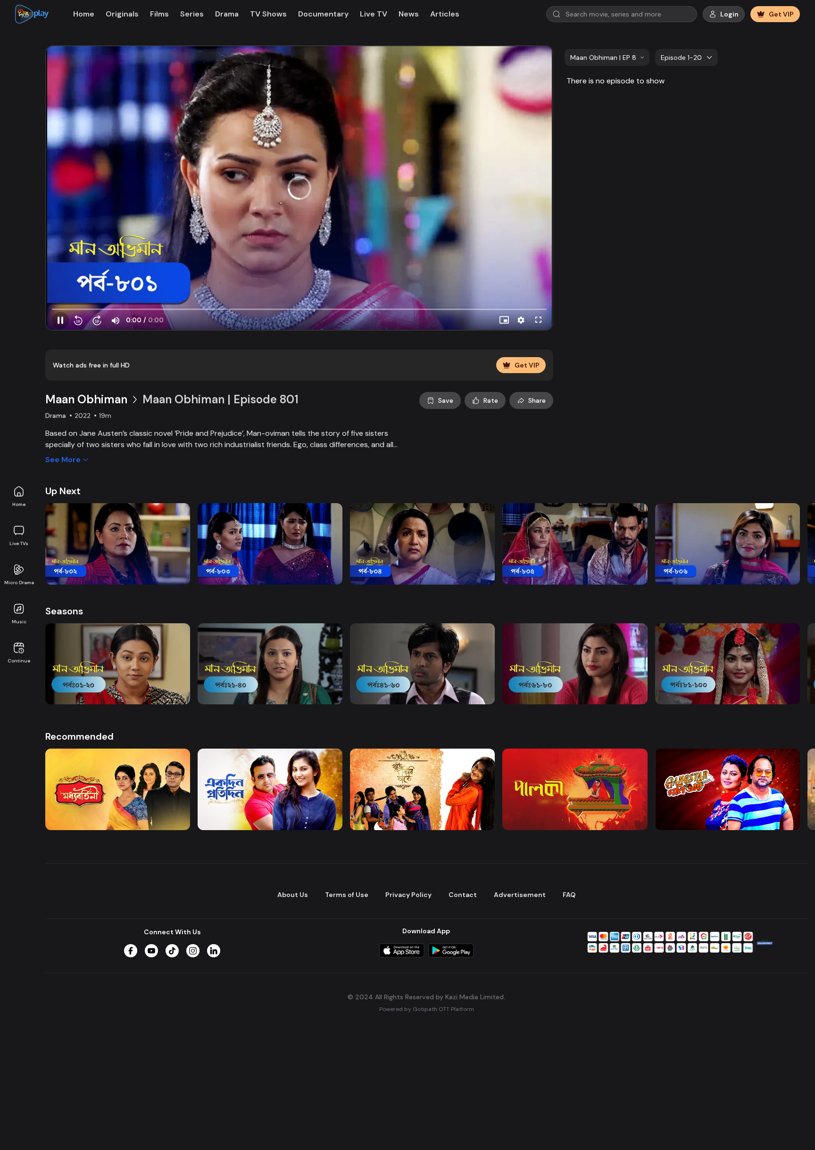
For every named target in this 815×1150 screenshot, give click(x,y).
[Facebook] (130, 950)
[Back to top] (788, 1127)
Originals (122, 14)
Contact (463, 894)
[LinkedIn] (213, 950)
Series (192, 14)
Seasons (64, 611)
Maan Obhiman (86, 399)
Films (159, 14)
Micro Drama (19, 582)
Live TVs (18, 543)
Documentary (323, 14)
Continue (19, 661)
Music (19, 622)
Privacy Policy (408, 894)
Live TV (373, 14)
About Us (292, 894)
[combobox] (607, 57)
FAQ (569, 894)
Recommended (79, 736)
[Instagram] (193, 950)
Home (18, 504)
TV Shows (268, 14)
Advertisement (520, 894)
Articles (444, 14)
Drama (227, 14)
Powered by (426, 1009)
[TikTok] (172, 950)
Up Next (63, 491)
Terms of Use (346, 894)
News (409, 14)
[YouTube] (151, 950)
